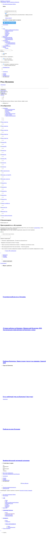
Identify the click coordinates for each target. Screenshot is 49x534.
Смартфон (5, 256)
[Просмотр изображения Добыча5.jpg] (3, 183)
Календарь (7, 33)
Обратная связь (6, 488)
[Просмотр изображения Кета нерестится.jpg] (5, 170)
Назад (6, 500)
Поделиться (2, 84)
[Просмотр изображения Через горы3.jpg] (4, 130)
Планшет (5, 255)
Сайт (4, 28)
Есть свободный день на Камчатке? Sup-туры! (18, 396)
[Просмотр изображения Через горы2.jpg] (4, 134)
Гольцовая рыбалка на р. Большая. (14, 297)
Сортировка (5, 108)
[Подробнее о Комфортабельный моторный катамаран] (26, 445)
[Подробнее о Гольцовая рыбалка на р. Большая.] (26, 281)
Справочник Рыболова (7, 37)
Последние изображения (8, 472)
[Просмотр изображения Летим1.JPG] (3, 158)
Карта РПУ (5, 36)
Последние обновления (10, 109)
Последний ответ (8, 110)
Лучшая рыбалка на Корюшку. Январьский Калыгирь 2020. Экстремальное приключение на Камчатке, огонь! (22, 329)
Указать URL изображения (10, 250)
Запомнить (7, 14)
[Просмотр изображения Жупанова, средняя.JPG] (5, 174)
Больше (6, 35)
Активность (5, 40)
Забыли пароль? (8, 17)
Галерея (6, 31)
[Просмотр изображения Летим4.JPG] (3, 146)
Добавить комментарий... (5, 238)
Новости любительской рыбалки (12, 29)
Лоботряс (2, 94)
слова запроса (8, 58)
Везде (5, 53)
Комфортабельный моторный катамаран (16, 460)
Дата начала (7, 112)
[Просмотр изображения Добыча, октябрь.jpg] (5, 203)
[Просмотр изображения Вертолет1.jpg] (3, 211)
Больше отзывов (8, 114)
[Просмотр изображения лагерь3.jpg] (3, 162)
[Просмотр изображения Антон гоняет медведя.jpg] (6, 215)
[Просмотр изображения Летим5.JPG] (3, 142)
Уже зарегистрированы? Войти (9, 4)
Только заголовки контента (9, 65)
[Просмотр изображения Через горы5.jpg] (4, 122)
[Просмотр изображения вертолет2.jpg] (3, 207)
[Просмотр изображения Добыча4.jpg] (3, 187)
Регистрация (5, 24)
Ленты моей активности (10, 42)
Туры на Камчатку (6, 45)
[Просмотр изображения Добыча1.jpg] (3, 199)
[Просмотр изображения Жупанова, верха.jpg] (5, 178)
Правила (7, 34)
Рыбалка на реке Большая (11, 429)
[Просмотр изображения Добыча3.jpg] (3, 191)
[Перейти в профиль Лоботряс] (2, 92)
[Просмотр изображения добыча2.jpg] (3, 195)
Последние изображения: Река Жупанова (11, 474)
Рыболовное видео (9, 30)
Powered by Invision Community (26, 490)
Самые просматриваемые (10, 115)
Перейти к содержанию (5, 0)
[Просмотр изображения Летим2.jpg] (3, 154)
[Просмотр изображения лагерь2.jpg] (3, 166)
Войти (7, 15)
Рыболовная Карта (9, 39)
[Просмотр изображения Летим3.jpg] (3, 150)
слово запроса (8, 60)
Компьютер (5, 254)
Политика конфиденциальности (9, 487)
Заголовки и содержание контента (11, 64)
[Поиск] (12, 50)
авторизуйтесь (37, 227)
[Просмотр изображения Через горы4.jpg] (4, 126)
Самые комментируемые (10, 113)
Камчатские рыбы (9, 38)
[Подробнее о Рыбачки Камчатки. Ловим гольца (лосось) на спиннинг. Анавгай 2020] (26, 345)
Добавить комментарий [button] (7, 261)
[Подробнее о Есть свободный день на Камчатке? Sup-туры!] (26, 381)
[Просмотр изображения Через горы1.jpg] (4, 138)
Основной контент (11, 43)
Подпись (7, 111)
